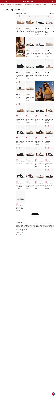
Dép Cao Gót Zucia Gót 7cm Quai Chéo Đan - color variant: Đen (39, 160)
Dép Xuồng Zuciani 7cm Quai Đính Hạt (20, 31)
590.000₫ (47, 77)
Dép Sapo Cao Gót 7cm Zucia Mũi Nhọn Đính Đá (39, 31)
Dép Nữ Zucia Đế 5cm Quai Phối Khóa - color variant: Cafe (39, 72)
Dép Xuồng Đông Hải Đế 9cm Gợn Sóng (49, 53)
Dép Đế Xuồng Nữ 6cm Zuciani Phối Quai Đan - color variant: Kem (39, 138)
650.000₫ (18, 210)
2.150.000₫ (37, 144)
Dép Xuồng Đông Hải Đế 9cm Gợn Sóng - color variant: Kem (46, 50)
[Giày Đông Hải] (28, 2)
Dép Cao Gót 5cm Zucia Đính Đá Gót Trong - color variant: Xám (29, 50)
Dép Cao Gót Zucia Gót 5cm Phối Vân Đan (30, 119)
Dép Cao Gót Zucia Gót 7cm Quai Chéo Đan (39, 163)
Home (3, 6)
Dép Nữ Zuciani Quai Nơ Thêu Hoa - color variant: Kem (19, 160)
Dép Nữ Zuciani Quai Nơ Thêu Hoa (20, 162)
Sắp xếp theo (21, 13)
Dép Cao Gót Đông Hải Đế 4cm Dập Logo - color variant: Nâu (29, 72)
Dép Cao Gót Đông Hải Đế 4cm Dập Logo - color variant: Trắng (27, 72)
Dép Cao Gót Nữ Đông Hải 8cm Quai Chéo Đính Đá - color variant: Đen (17, 182)
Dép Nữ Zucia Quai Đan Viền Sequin (30, 140)
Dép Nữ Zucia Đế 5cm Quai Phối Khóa (39, 74)
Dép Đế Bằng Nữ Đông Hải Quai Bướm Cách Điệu (20, 207)
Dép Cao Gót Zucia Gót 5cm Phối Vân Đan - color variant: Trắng (27, 116)
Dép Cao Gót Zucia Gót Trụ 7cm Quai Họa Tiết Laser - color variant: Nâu (46, 116)
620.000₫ (27, 142)
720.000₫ (27, 78)
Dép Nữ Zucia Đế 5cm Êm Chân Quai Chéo (30, 97)
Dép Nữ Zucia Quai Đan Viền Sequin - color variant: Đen (29, 138)
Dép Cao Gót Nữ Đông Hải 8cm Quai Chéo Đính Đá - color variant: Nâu (19, 182)
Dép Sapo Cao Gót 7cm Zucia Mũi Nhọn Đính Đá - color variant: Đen (36, 28)
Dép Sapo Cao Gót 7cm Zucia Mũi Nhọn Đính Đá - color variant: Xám (39, 28)
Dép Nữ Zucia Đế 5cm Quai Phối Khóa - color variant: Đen (36, 72)
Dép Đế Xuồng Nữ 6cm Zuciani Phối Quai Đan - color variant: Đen (36, 138)
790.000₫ (37, 77)
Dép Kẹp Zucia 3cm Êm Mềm (49, 74)
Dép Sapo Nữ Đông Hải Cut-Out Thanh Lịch (39, 185)
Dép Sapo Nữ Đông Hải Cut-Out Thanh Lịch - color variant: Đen (39, 182)
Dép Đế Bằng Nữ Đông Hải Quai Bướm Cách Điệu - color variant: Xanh (17, 204)
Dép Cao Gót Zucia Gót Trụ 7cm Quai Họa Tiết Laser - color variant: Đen (48, 116)
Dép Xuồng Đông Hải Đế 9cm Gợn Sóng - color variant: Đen (48, 50)
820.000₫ (37, 188)
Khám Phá (20, 54)
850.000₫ (47, 56)
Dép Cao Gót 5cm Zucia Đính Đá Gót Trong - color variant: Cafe (27, 50)
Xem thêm (18, 234)
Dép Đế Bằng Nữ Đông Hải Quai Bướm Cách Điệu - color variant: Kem (19, 204)
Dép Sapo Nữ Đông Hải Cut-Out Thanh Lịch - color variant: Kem (36, 182)
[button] (6, 1)
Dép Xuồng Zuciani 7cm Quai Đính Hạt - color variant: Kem (17, 28)
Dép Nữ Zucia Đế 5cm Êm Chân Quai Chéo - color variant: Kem (27, 94)
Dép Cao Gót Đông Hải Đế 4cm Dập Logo (30, 75)
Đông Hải (29, 227)
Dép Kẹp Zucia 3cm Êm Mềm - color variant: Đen (48, 72)
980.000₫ (37, 34)
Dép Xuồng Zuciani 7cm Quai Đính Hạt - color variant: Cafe (19, 28)
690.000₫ (27, 100)
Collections (6, 6)
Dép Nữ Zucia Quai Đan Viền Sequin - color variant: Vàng (27, 138)
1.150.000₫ (18, 164)
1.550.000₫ (18, 33)
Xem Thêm (49, 83)
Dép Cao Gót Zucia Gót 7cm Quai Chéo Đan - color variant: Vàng (36, 160)
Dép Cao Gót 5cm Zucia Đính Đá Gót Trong (30, 53)
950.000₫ (27, 56)
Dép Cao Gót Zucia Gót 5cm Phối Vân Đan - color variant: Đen (29, 116)
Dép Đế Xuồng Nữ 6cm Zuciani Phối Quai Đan (39, 141)
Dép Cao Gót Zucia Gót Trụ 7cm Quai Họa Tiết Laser (49, 119)
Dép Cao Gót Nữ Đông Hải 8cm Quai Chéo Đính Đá (20, 185)
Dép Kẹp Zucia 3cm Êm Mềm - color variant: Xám (46, 72)
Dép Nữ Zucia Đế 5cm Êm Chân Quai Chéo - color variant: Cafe (29, 94)
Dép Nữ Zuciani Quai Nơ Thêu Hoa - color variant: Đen (17, 160)
